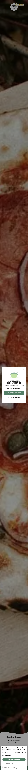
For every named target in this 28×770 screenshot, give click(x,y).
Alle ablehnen (9, 767)
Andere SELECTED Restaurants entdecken (14, 400)
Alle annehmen (14, 760)
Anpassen (9, 764)
